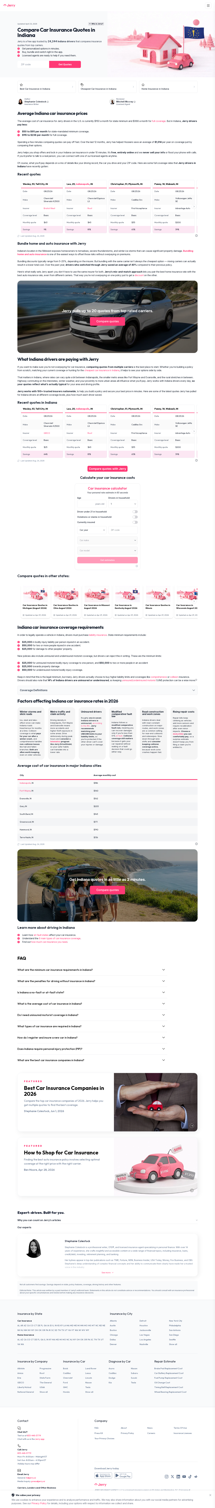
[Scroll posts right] (194, 601)
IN (56, 1325)
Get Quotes (65, 64)
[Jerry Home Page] (9, 5)
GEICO (47, 433)
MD (71, 1325)
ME (75, 1325)
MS (89, 1325)
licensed (130, 1490)
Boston (113, 1330)
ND (100, 1325)
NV (29, 1330)
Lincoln (88, 1378)
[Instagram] (166, 1476)
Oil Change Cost (162, 1382)
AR (21, 1325)
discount (139, 275)
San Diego (174, 1335)
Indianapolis (82, 184)
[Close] (210, 1495)
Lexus (88, 1373)
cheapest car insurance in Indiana (101, 370)
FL (42, 1325)
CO (31, 1325)
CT (35, 1325)
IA (48, 1325)
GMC (65, 1387)
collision (174, 677)
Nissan (88, 1382)
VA (69, 1330)
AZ (25, 1325)
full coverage (159, 121)
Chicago (114, 1335)
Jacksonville (145, 1330)
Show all (173, 1344)
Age (79, 498)
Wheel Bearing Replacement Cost (170, 1392)
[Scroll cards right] (194, 206)
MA (67, 1325)
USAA (42, 1387)
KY (61, 1325)
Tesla (87, 1387)
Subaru (134, 1373)
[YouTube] (184, 1476)
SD (56, 1330)
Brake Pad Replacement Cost (168, 1368)
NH (18, 1330)
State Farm (45, 1378)
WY (87, 1330)
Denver (113, 1344)
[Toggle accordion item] (193, 690)
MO (86, 1325)
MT (93, 1325)
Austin (113, 1325)
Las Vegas (145, 1335)
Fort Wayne (25, 790)
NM (25, 1330)
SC (52, 1330)
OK (40, 1330)
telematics (55, 741)
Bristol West (49, 208)
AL (18, 1325)
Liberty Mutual (24, 1387)
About (124, 1428)
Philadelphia (175, 1325)
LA (64, 1325)
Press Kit (98, 1433)
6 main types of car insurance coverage (59, 938)
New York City (175, 1320)
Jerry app (39, 1439)
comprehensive (159, 677)
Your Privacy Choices (104, 1438)
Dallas (113, 1339)
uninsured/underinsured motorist (139, 680)
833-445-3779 (34, 1435)
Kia (110, 1382)
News (150, 1428)
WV (83, 1330)
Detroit (143, 1320)
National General (25, 1392)
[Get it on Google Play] (123, 1475)
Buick (65, 1368)
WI (80, 1330)
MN (82, 1325)
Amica (20, 1373)
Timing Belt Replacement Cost (168, 1387)
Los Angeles (145, 1339)
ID (51, 1325)
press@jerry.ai (38, 1481)
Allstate (21, 1368)
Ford (65, 1382)
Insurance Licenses (183, 1433)
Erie (19, 1378)
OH (36, 1330)
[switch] (135, 511)
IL (53, 1325)
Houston (144, 1325)
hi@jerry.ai (31, 1477)
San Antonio (175, 1330)
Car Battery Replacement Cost (168, 1373)
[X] (172, 1476)
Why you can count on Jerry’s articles (39, 1220)
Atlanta (113, 1320)
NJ (22, 1330)
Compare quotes (107, 321)
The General (46, 1382)
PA (47, 1330)
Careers (151, 1433)
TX (62, 1330)
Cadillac (67, 1373)
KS (58, 1325)
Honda (66, 1392)
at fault (119, 736)
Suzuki (134, 1378)
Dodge (112, 1378)
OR (43, 1330)
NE (104, 1325)
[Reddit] (196, 1476)
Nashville (144, 1344)
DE (39, 1325)
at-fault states (41, 935)
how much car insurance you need (49, 942)
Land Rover (90, 1368)
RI (50, 1330)
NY (32, 1330)
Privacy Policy (127, 1433)
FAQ (96, 1428)
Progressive (45, 1368)
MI (78, 1325)
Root (90, 208)
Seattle (172, 1339)
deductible (178, 734)
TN (59, 1330)
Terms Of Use (180, 1428)
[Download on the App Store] (103, 1475)
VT (72, 1330)
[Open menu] (208, 5)
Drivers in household (119, 498)
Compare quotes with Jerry (107, 468)
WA (76, 1330)
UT (66, 1330)
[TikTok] (190, 1476)
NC (97, 1325)
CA (28, 1325)
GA (45, 1325)
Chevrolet (67, 1378)
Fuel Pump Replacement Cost (168, 1378)
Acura (111, 1368)
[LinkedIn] (178, 1476)
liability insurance (98, 635)
